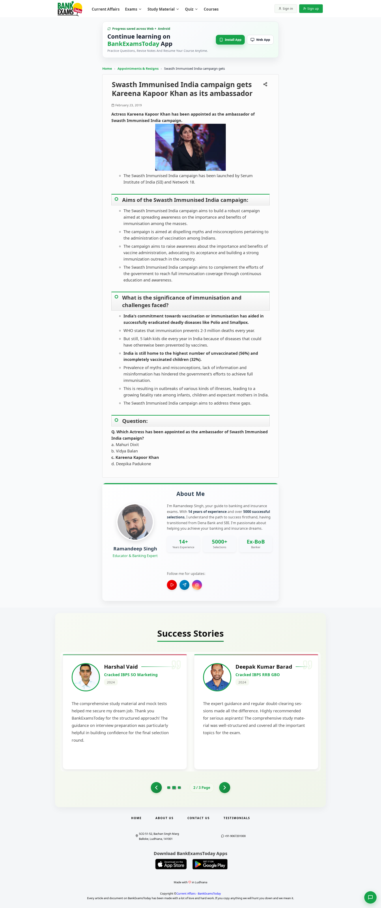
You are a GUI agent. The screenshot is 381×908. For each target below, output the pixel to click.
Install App (233, 40)
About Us (164, 818)
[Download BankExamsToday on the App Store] (171, 864)
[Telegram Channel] (184, 585)
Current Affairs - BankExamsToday (198, 893)
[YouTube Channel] (172, 585)
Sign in (288, 8)
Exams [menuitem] (131, 9)
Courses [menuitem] (211, 9)
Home (107, 68)
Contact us (198, 818)
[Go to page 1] (156, 787)
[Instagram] (197, 585)
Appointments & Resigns (138, 68)
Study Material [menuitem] (161, 9)
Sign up (313, 8)
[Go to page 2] (174, 787)
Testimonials (237, 818)
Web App (263, 40)
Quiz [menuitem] (189, 9)
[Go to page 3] (179, 787)
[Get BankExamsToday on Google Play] (210, 864)
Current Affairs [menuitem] (106, 9)
